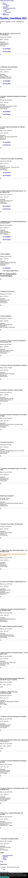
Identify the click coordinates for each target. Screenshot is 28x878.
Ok (1, 877)
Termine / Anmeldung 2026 (13, 18)
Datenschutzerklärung (8, 855)
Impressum (5, 856)
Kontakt (5, 859)
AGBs (4, 857)
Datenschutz (5, 877)
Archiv (1, 861)
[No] (9, 877)
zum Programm (7, 51)
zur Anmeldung (6, 48)
